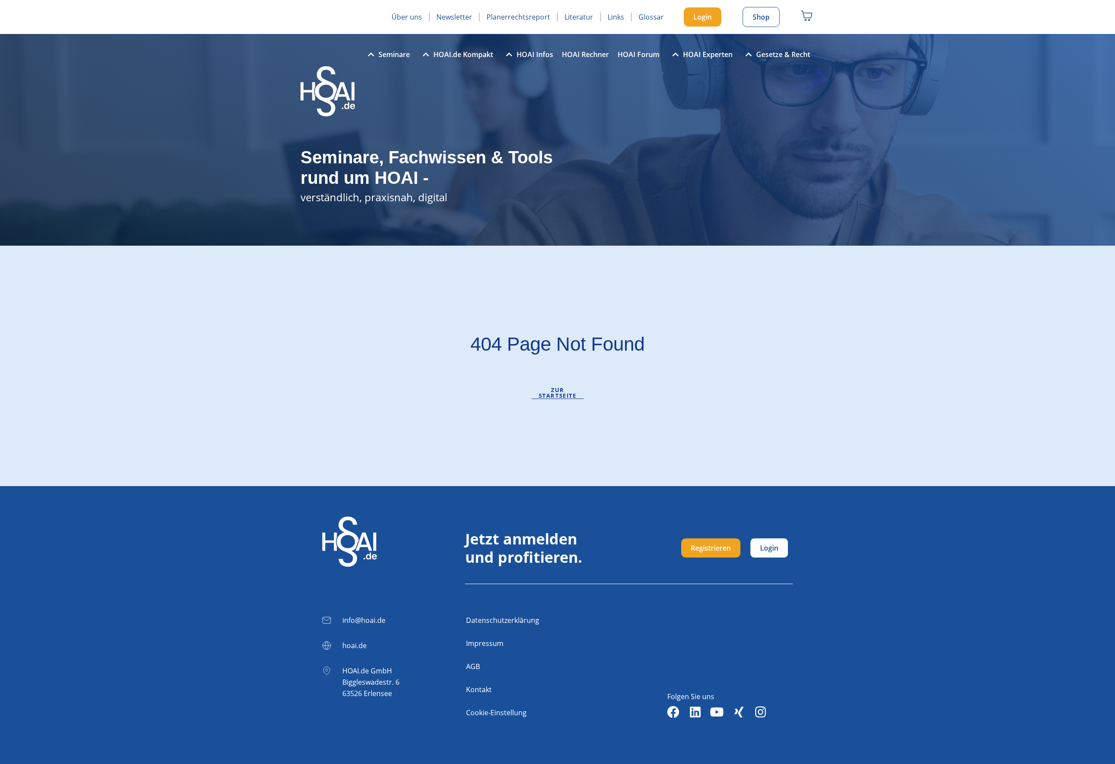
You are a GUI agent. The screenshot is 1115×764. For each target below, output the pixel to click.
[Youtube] (717, 712)
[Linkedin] (695, 712)
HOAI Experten (708, 54)
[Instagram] (760, 712)
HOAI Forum (638, 54)
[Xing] (739, 712)
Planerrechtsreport (518, 17)
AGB (473, 666)
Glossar (651, 17)
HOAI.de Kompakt (463, 54)
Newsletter (454, 17)
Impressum (484, 643)
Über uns (407, 17)
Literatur (578, 17)
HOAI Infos (535, 54)
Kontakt (479, 689)
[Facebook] (673, 712)
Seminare (394, 54)
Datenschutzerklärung (502, 620)
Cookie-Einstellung (496, 712)
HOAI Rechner (585, 54)
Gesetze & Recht (783, 54)
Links (616, 17)
